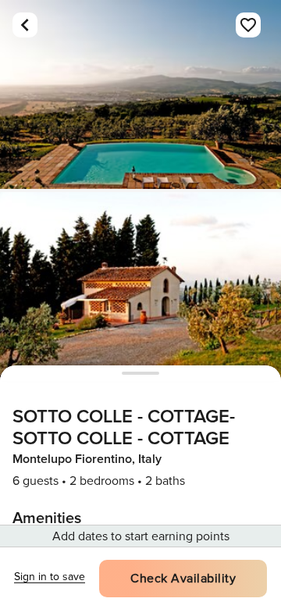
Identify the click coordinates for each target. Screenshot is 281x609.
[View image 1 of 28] (140, 94)
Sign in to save (49, 576)
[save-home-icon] (248, 24)
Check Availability (183, 578)
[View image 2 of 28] (140, 286)
